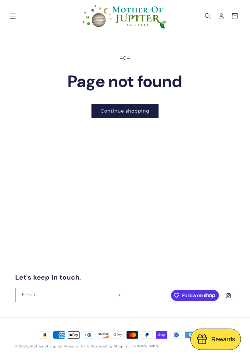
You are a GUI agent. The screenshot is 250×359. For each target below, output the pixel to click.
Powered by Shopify (109, 346)
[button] (13, 16)
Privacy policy (146, 346)
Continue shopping (125, 111)
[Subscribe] (118, 295)
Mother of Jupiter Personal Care (60, 346)
